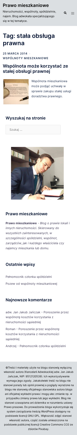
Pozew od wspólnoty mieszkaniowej (31, 283)
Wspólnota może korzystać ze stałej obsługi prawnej (35, 68)
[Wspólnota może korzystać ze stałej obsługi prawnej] (17, 104)
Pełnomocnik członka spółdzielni (29, 277)
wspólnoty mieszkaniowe (25, 58)
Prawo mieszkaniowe (26, 5)
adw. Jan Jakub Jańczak (23, 312)
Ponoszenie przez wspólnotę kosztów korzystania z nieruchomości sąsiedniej (37, 317)
